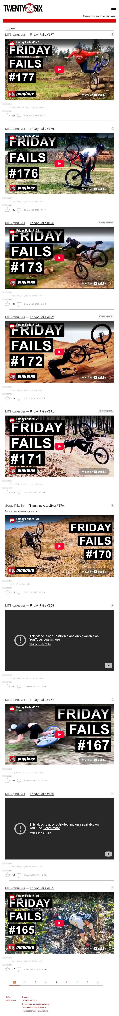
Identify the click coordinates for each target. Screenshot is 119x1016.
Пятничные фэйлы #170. (47, 505)
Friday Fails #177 (42, 34)
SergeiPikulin (14, 505)
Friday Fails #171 (42, 411)
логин (113, 16)
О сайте (25, 997)
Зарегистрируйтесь (91, 16)
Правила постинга (29, 1001)
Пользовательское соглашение (35, 1011)
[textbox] (59, 29)
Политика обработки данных (34, 1007)
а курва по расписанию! (32, 107)
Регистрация (11, 1001)
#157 (15, 584)
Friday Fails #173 (42, 223)
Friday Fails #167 (42, 700)
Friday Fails (14, 107)
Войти (8, 997)
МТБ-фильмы (15, 34)
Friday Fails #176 (42, 129)
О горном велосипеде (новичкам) (35, 1004)
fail (10, 584)
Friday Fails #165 (42, 888)
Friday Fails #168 (42, 605)
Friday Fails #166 (42, 794)
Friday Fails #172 (42, 317)
